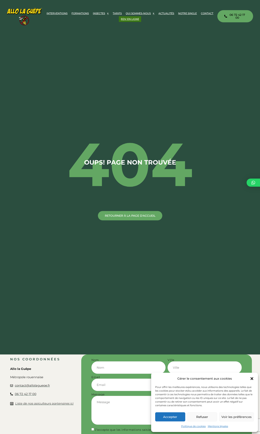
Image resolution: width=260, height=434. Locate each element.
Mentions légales (218, 426)
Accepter (170, 417)
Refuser (202, 417)
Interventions (57, 13)
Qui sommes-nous (138, 13)
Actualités (166, 13)
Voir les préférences (236, 417)
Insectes (99, 13)
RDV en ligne (130, 18)
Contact (207, 13)
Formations (80, 13)
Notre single (187, 13)
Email (95, 377)
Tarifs (117, 13)
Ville (171, 360)
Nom (95, 360)
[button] (252, 379)
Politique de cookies (193, 426)
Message (98, 394)
